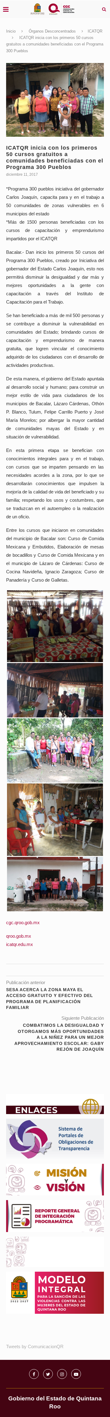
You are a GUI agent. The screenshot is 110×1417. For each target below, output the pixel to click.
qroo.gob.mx (18, 936)
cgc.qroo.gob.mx (23, 922)
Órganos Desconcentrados (52, 31)
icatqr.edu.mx (19, 944)
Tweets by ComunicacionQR (35, 1346)
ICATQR (95, 31)
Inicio (11, 31)
